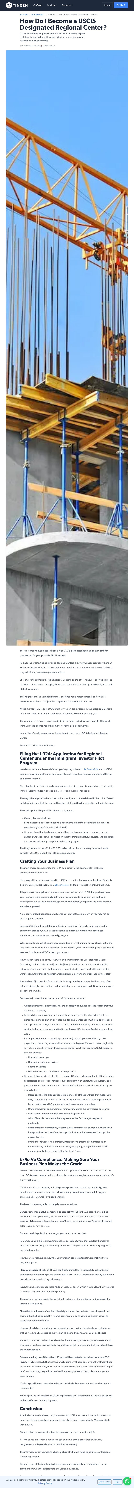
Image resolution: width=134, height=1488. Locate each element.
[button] (129, 1432)
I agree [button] (117, 1482)
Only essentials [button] (104, 1482)
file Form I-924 (90, 769)
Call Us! (120, 5)
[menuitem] (38, 5)
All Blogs (24, 15)
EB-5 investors (62, 885)
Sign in (107, 5)
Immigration (37, 15)
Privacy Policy (45, 1483)
